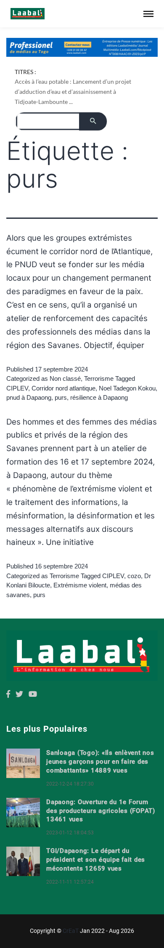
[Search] (93, 121)
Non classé (65, 378)
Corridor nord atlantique (63, 388)
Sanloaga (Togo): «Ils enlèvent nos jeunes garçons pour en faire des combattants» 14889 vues (100, 761)
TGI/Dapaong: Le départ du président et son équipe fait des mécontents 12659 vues (95, 859)
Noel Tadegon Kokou (127, 388)
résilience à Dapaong (99, 397)
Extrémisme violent (79, 585)
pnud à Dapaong (28, 397)
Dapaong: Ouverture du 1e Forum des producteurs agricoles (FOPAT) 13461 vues (100, 810)
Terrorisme (99, 378)
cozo (134, 575)
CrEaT (71, 930)
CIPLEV (17, 388)
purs (61, 397)
